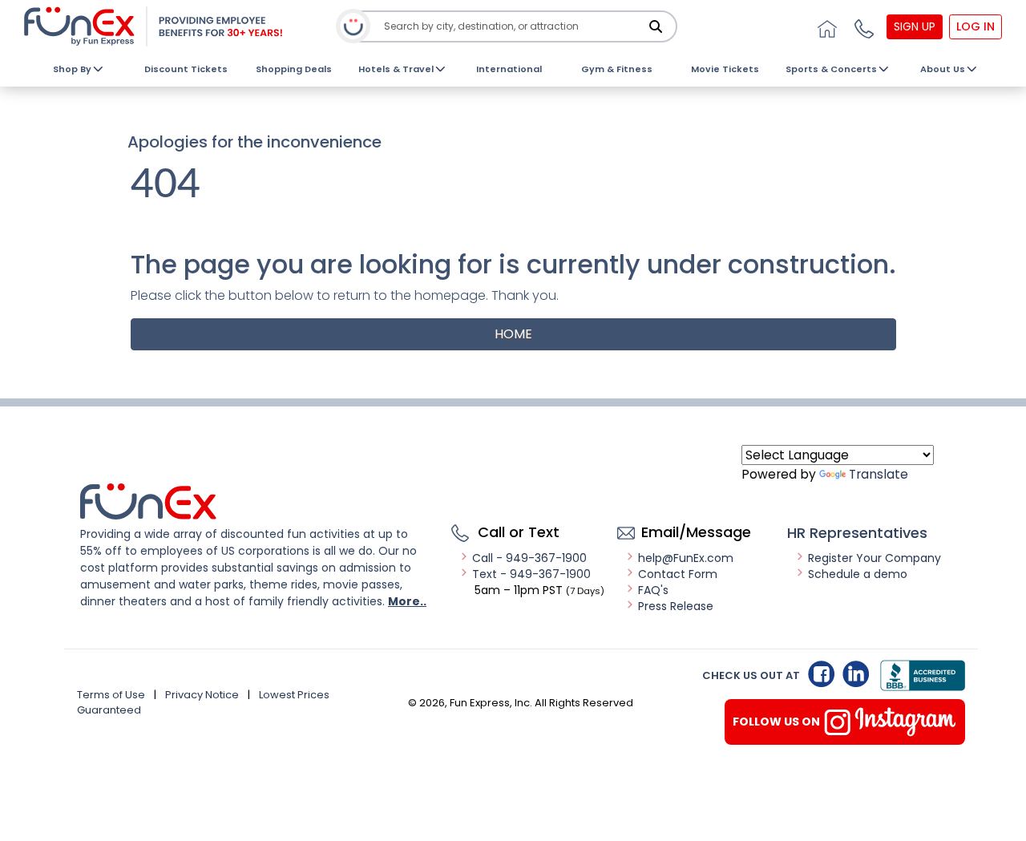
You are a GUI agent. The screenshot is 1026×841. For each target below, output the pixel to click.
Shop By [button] (72, 69)
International (509, 69)
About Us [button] (942, 69)
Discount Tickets (186, 69)
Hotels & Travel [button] (396, 69)
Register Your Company (874, 558)
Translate (878, 474)
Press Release (675, 606)
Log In (975, 26)
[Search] (656, 26)
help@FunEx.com (685, 558)
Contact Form (677, 574)
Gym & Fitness (616, 69)
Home (513, 334)
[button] (861, 26)
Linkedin (855, 674)
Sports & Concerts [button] (831, 69)
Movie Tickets (725, 69)
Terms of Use (111, 694)
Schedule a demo (857, 574)
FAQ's (653, 590)
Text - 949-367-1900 (531, 574)
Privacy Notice (202, 694)
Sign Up (914, 26)
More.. (407, 601)
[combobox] (515, 26)
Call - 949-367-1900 (529, 558)
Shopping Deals (294, 69)
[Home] (824, 26)
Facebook (821, 674)
